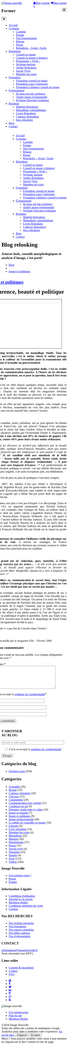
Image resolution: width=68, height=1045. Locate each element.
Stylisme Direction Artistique (32, 100)
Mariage (13, 838)
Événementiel (16, 90)
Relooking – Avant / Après (31, 48)
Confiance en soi (18, 806)
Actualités (14, 786)
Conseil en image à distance (32, 57)
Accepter (35, 1035)
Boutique (14, 103)
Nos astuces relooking (21, 929)
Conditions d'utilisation (22, 895)
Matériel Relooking (27, 106)
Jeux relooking (24, 119)
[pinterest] (10, 993)
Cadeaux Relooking (27, 116)
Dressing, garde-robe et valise (26, 809)
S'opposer (22, 1035)
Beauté (13, 789)
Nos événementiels (19, 936)
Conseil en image (26, 54)
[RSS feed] (10, 999)
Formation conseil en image (32, 80)
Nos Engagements (26, 38)
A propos (14, 28)
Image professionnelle (21, 819)
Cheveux (14, 796)
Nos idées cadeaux (19, 932)
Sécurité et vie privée (21, 899)
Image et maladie (18, 812)
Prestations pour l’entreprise (32, 83)
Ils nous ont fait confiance (30, 93)
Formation (14, 77)
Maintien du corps (26, 74)
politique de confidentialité (30, 694)
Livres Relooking (26, 113)
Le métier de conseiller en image (27, 822)
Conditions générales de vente (26, 905)
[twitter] (10, 986)
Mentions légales (18, 902)
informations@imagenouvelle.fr (19, 950)
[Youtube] (10, 980)
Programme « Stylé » (28, 61)
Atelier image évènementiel (31, 97)
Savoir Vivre (23, 70)
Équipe (20, 34)
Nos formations (17, 926)
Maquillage (15, 835)
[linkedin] (10, 990)
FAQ (12, 974)
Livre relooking (17, 829)
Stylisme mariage (26, 64)
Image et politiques (19, 271)
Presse (19, 44)
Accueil (13, 25)
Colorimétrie (16, 799)
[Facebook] (9, 983)
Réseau (20, 41)
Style (12, 858)
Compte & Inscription (21, 967)
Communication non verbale (25, 803)
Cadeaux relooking (19, 793)
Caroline (21, 31)
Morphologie (16, 842)
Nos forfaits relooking (21, 923)
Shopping (14, 852)
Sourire (13, 855)
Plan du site (15, 1015)
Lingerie (13, 825)
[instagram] (10, 996)
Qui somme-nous (18, 1012)
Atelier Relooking (26, 67)
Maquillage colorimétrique (31, 110)
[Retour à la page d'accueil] (11, 3)
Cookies (13, 909)
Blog (11, 123)
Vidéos (13, 861)
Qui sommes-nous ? (20, 875)
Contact (13, 126)
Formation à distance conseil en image (37, 87)
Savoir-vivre (16, 848)
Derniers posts (17, 771)
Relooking (15, 51)
